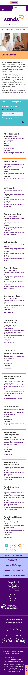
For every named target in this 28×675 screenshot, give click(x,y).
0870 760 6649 (12, 136)
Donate (14, 2)
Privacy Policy (6, 651)
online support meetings (18, 92)
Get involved (14, 599)
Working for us (14, 586)
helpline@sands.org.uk (14, 565)
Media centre (14, 588)
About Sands (14, 595)
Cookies (14, 651)
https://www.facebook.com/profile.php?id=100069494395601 (14, 497)
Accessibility (21, 651)
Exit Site (26, 669)
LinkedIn (16, 640)
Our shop (14, 584)
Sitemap (7, 653)
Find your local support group (14, 570)
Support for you (10, 29)
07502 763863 (12, 437)
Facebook (4, 640)
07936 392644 (12, 271)
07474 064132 (12, 217)
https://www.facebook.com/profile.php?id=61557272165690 (14, 386)
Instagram (10, 640)
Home (3, 29)
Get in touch (14, 590)
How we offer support (21, 29)
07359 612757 (12, 325)
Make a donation (14, 582)
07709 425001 (12, 298)
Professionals (14, 601)
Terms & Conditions (16, 653)
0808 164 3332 (14, 560)
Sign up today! (14, 628)
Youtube (22, 640)
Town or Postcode (7, 109)
